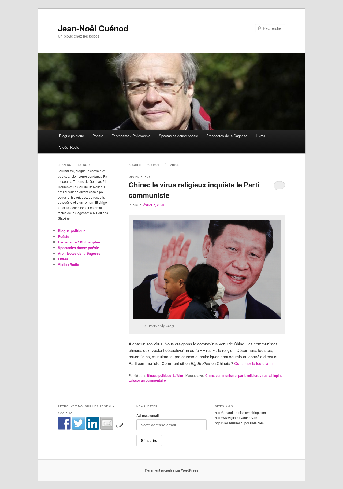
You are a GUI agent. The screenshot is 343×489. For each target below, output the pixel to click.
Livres (260, 135)
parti (241, 375)
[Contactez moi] (106, 423)
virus (263, 375)
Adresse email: (148, 415)
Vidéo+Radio (69, 147)
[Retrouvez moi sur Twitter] (78, 423)
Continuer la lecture (253, 363)
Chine (209, 375)
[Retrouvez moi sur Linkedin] (92, 423)
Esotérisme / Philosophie (130, 135)
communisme (226, 375)
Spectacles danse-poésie (178, 135)
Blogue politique (71, 135)
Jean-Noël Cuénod (93, 28)
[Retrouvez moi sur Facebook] (64, 423)
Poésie (97, 135)
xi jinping (275, 375)
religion (252, 375)
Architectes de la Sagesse (226, 135)
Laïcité (178, 375)
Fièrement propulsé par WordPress (171, 470)
